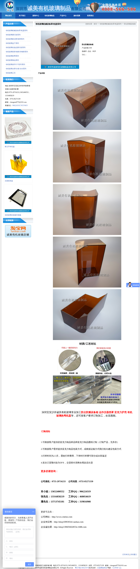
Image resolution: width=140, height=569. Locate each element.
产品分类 (9, 24)
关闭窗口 (133, 554)
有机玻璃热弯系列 (12, 56)
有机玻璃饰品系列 (12, 60)
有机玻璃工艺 (11, 73)
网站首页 (8, 16)
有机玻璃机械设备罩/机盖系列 (16, 30)
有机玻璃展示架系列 (13, 35)
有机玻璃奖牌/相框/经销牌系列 (17, 52)
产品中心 (63, 16)
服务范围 (77, 16)
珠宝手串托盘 (10, 147)
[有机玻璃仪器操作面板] (18, 213)
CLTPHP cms (116, 568)
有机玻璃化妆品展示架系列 (15, 47)
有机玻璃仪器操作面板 (13, 215)
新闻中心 (36, 16)
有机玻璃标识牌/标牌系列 (15, 39)
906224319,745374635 (20, 105)
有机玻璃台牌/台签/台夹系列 (16, 69)
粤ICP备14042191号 (82, 568)
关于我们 (22, 16)
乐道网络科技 (102, 568)
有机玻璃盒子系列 (12, 43)
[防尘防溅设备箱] (60, 68)
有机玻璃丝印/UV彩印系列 (15, 64)
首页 (95, 24)
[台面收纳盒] (18, 179)
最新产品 (9, 112)
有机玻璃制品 (49, 16)
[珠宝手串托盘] (18, 145)
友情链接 (9, 220)
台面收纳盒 (9, 181)
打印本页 (125, 554)
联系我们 (90, 16)
